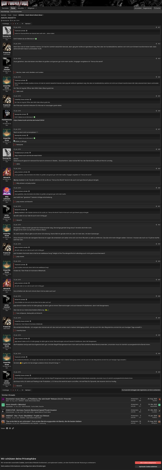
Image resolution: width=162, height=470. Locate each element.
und (26, 183)
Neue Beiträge (5, 11)
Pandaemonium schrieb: (22, 153)
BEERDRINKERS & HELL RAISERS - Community (33, 423)
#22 (159, 43)
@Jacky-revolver (19, 180)
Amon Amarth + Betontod (16, 404)
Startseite (5, 8)
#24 (159, 77)
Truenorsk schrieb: (20, 30)
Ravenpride (5, 20)
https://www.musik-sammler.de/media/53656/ (29, 120)
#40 (159, 372)
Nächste (27, 23)
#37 (159, 318)
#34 (159, 261)
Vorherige (6, 23)
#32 (159, 224)
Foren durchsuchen (16, 11)
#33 (159, 244)
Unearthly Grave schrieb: (22, 99)
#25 (159, 96)
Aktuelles (21, 8)
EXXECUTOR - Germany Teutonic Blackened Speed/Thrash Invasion (31, 410)
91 (22, 23)
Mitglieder (31, 8)
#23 (159, 58)
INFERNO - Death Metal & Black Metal (29, 401)
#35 (159, 279)
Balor (7, 401)
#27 (159, 129)
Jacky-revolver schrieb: (21, 172)
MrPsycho (8, 423)
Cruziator (154, 412)
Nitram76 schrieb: (20, 209)
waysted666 (9, 406)
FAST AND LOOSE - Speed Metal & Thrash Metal (37, 412)
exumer (155, 400)
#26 (159, 111)
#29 (159, 168)
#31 (159, 206)
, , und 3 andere (29, 72)
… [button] (19, 23)
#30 (159, 188)
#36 (159, 296)
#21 (159, 27)
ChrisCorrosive (10, 412)
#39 (159, 353)
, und (29, 313)
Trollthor (8, 418)
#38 (159, 335)
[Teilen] (156, 27)
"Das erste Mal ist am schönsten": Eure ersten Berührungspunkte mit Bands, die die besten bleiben (44, 421)
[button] (25, 8)
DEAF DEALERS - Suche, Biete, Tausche (33, 406)
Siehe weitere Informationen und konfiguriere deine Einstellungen (23, 466)
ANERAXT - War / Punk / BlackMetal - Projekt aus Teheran (27, 416)
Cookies (21, 463)
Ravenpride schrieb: (20, 114)
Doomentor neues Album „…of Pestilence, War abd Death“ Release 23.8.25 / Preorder (38, 399)
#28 (159, 149)
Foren (13, 8)
